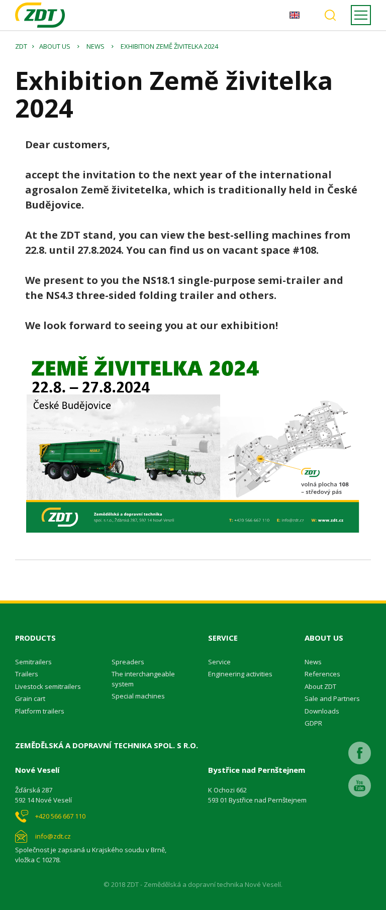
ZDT (21, 46)
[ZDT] (40, 15)
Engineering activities (240, 673)
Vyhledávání (330, 15)
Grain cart (30, 698)
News (95, 46)
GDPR (313, 723)
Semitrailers (33, 661)
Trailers (26, 673)
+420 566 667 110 (60, 816)
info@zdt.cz (53, 836)
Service (219, 661)
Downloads (322, 711)
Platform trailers (39, 711)
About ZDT (320, 686)
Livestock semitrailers (48, 686)
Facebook (359, 753)
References (322, 673)
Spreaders (128, 661)
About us (54, 46)
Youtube (359, 785)
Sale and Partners (332, 698)
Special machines (138, 695)
